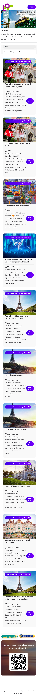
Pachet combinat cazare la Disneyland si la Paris (16, 317)
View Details (30, 101)
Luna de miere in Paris (14, 375)
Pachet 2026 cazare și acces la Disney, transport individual (18, 260)
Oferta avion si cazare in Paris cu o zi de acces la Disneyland (19, 598)
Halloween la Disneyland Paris (17, 205)
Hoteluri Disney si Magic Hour (17, 486)
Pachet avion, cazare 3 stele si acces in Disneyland (18, 85)
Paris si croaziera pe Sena (16, 429)
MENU (32, 7)
